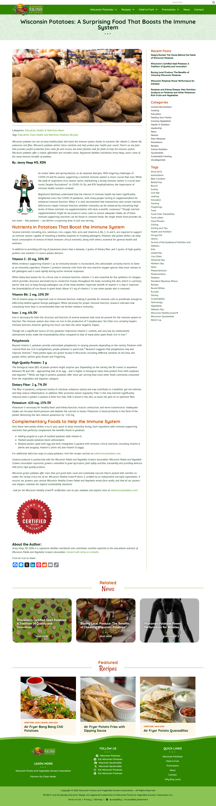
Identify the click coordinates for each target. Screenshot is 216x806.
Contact (199, 9)
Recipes (126, 9)
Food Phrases (157, 221)
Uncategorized (158, 159)
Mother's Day (157, 263)
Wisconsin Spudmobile (162, 316)
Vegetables (156, 305)
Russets (155, 291)
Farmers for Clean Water (43, 776)
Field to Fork (146, 9)
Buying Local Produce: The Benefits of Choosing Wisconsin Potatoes (170, 74)
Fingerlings (156, 206)
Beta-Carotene (158, 178)
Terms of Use (74, 799)
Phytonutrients (158, 273)
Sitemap (98, 799)
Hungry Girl (156, 235)
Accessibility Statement (136, 799)
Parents (154, 135)
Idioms (154, 238)
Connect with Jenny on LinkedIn (82, 552)
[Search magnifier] (214, 2)
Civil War (155, 192)
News (187, 9)
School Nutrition (159, 149)
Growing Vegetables (161, 120)
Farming (155, 203)
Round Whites (158, 288)
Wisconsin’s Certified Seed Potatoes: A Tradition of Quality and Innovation (170, 65)
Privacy (87, 799)
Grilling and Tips (159, 228)
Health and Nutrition (47, 134)
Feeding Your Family (161, 117)
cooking (155, 196)
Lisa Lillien (156, 256)
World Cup (156, 319)
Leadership (156, 128)
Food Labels (157, 217)
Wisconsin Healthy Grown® (164, 312)
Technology (157, 302)
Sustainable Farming (161, 156)
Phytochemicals (159, 270)
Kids (153, 249)
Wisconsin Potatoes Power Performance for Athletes (173, 82)
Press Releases (158, 138)
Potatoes (64, 134)
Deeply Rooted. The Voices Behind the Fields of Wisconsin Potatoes (173, 56)
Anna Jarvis (156, 171)
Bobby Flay (156, 182)
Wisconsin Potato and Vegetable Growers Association (43, 770)
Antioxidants (157, 175)
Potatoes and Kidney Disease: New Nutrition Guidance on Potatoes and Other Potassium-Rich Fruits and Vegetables (173, 92)
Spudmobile (157, 152)
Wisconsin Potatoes (101, 9)
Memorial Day (158, 259)
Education (30, 130)
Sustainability (158, 298)
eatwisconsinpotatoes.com (107, 453)
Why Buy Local (172, 779)
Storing (154, 295)
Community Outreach (161, 106)
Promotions (168, 9)
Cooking (155, 110)
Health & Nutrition (47, 130)
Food (32, 134)
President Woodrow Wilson (164, 281)
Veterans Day (157, 309)
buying (154, 189)
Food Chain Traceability (162, 213)
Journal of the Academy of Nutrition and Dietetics (171, 244)
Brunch (154, 185)
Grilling (154, 224)
